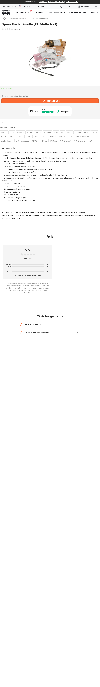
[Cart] (96, 6)
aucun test (18, 29)
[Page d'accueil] (4, 18)
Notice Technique (33, 324)
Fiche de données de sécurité (37, 332)
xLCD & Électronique (40, 18)
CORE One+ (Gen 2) (56, 1)
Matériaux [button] (40, 12)
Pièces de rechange (17, 18)
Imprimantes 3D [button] (24, 12)
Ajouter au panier (51, 100)
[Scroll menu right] (97, 12)
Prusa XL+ (43, 1)
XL (28, 18)
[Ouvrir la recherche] (60, 6)
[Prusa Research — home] (6, 12)
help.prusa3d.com (9, 215)
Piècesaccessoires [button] (57, 12)
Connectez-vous (19, 275)
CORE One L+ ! (72, 1)
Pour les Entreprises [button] (77, 12)
